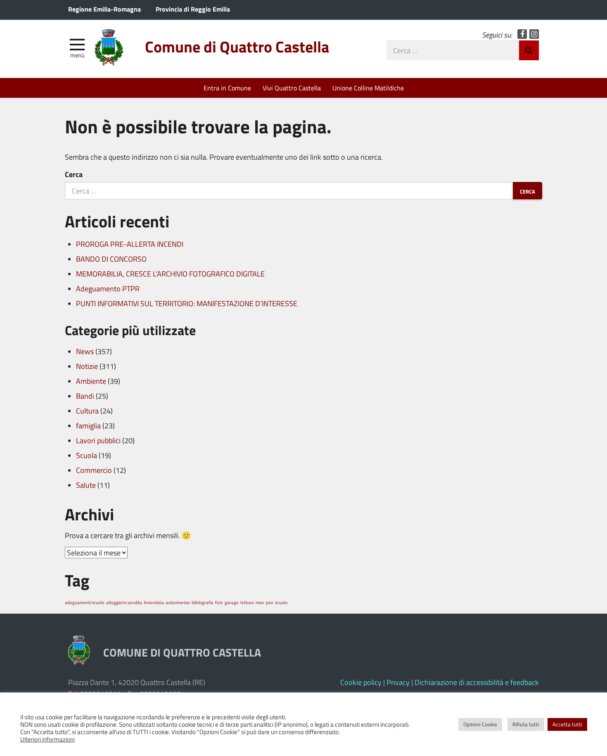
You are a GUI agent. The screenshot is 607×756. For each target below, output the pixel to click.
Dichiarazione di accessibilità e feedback (477, 682)
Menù (77, 55)
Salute (86, 485)
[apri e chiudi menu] (77, 43)
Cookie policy (361, 682)
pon (269, 602)
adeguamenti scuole (84, 602)
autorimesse (178, 602)
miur (260, 602)
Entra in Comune (227, 87)
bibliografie (202, 602)
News (85, 351)
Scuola (86, 455)
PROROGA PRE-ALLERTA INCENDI (129, 244)
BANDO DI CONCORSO (111, 259)
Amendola (154, 602)
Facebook (522, 34)
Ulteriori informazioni (47, 739)
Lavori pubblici (98, 440)
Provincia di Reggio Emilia (193, 9)
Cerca (74, 174)
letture (247, 602)
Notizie (87, 366)
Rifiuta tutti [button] (525, 724)
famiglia (88, 425)
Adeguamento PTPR (108, 288)
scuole (281, 602)
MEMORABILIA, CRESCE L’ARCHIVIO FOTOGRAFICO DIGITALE (170, 274)
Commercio (94, 470)
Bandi (85, 396)
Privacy (398, 682)
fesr (219, 602)
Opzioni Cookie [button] (480, 724)
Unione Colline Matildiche (368, 87)
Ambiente (91, 381)
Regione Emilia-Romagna (104, 9)
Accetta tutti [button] (567, 724)
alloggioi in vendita (124, 602)
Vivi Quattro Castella (292, 87)
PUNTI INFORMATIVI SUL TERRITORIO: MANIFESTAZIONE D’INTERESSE (186, 303)
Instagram (534, 34)
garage (232, 602)
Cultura (87, 411)
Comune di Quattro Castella (237, 46)
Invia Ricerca (529, 50)
